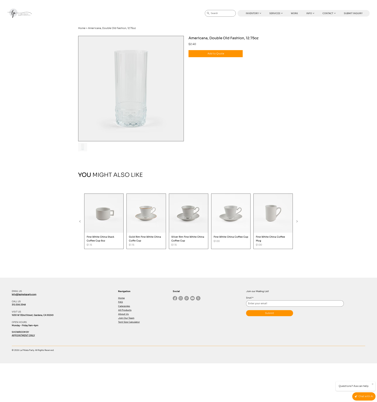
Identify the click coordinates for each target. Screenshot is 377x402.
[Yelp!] (198, 298)
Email (249, 297)
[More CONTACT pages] (335, 13)
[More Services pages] (282, 13)
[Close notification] (372, 384)
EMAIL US (17, 291)
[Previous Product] (80, 221)
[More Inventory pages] (260, 13)
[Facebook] (175, 298)
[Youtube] (192, 298)
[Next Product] (297, 221)
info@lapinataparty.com (24, 294)
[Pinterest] (186, 298)
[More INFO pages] (313, 13)
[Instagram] (180, 298)
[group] (188, 221)
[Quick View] (103, 213)
